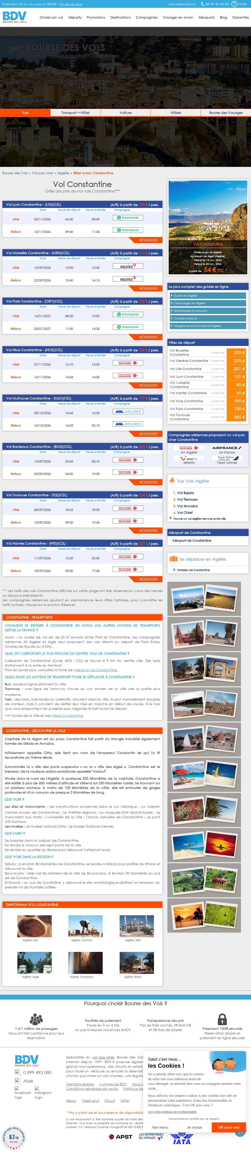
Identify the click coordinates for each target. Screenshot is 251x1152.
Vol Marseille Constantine (179, 385)
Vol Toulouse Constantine (180, 417)
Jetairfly (189, 463)
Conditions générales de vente (92, 1088)
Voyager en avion (178, 17)
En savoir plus (71, 4)
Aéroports (206, 17)
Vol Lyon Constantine (186, 377)
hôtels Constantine (67, 715)
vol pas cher (103, 1057)
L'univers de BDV (113, 1084)
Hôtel (125, 1100)
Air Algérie (189, 452)
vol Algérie (194, 519)
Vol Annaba (187, 506)
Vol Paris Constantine (186, 409)
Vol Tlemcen (187, 499)
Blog (223, 17)
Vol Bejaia (185, 492)
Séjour (71, 1100)
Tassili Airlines (227, 463)
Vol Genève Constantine (189, 361)
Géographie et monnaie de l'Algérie (197, 326)
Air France (227, 452)
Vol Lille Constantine (185, 369)
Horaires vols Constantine (193, 570)
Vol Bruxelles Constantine (179, 352)
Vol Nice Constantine (186, 401)
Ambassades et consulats (190, 311)
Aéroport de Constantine (191, 540)
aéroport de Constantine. (96, 670)
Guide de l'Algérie (185, 296)
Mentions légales (80, 1084)
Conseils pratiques (185, 318)
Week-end (90, 1100)
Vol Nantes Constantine (188, 393)
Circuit (109, 1100)
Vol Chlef (184, 512)
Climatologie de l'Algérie (189, 303)
